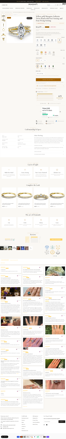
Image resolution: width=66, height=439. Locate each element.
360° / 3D (15, 14)
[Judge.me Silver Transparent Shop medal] (47, 252)
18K (45, 60)
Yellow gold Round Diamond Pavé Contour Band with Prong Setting (40, 204)
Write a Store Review (56, 239)
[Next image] (31, 30)
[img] (10, 239)
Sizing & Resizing (37, 151)
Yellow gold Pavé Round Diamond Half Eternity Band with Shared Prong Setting (56, 204)
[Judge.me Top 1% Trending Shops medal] (52, 252)
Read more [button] (25, 312)
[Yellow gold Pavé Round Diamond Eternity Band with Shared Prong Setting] (25, 194)
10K (37, 60)
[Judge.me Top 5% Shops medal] (58, 252)
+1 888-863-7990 (5, 426)
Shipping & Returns (38, 145)
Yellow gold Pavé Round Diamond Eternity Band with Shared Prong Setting (24, 204)
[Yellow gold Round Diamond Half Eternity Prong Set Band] (8, 194)
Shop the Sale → (45, 1)
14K (41, 60)
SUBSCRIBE (62, 421)
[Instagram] (47, 425)
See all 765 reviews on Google (54, 103)
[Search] (51, 5)
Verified (54, 255)
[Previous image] (8, 30)
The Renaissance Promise (39, 154)
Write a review (43, 103)
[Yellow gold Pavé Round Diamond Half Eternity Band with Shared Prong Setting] (57, 194)
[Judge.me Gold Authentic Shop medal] (58, 247)
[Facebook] (44, 425)
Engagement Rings (8, 12)
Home (2, 12)
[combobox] (50, 5)
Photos (9, 14)
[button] (27, 238)
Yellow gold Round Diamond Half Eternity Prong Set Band (7, 204)
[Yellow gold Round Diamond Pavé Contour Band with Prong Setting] (41, 194)
